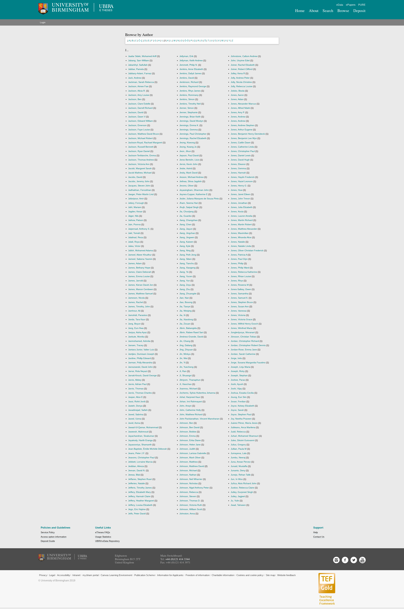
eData (339, 4)
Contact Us (318, 536)
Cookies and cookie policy (249, 575)
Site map (270, 575)
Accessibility (63, 575)
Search (328, 10)
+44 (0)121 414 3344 (177, 559)
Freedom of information (197, 575)
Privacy (43, 575)
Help (315, 532)
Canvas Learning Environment (116, 575)
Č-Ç (141, 40)
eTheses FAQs (102, 532)
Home (300, 10)
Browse (343, 10)
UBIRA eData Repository (107, 541)
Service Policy (48, 532)
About (313, 10)
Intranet (76, 575)
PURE (361, 4)
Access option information (53, 536)
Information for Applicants (170, 575)
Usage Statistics (103, 536)
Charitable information (223, 575)
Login (42, 22)
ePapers (350, 4)
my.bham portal (90, 575)
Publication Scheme (144, 575)
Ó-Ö (186, 40)
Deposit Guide (48, 541)
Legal (52, 575)
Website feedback (286, 575)
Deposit (359, 10)
